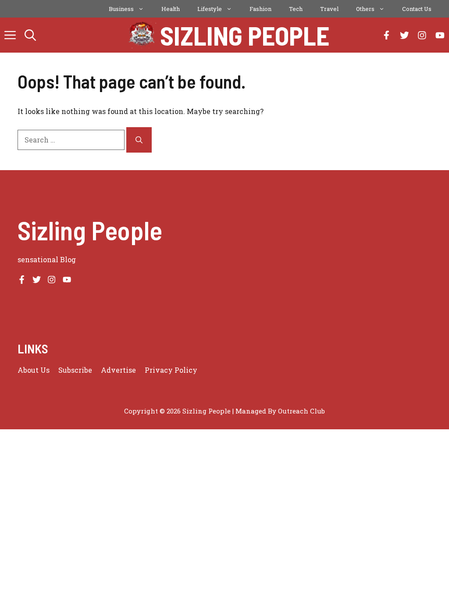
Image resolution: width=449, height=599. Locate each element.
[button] (30, 35)
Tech (296, 9)
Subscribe (75, 369)
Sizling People (244, 35)
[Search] (139, 140)
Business (121, 9)
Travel (329, 9)
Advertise (118, 369)
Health (170, 9)
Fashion (260, 9)
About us (34, 369)
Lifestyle (209, 9)
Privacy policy (171, 369)
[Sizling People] (142, 35)
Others (365, 9)
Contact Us (416, 9)
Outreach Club (301, 410)
